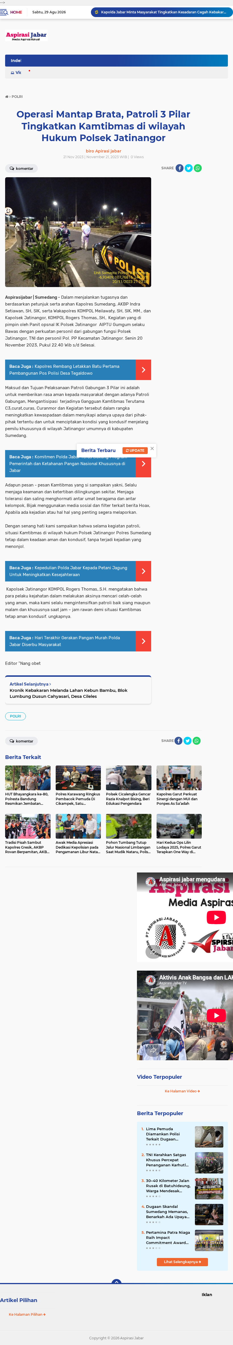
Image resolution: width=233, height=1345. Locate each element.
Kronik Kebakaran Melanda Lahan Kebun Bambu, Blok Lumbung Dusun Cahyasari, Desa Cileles (69, 693)
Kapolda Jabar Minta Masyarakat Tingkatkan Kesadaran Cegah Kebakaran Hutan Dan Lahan (164, 12)
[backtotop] (116, 1284)
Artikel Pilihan (18, 1300)
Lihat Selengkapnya (181, 1262)
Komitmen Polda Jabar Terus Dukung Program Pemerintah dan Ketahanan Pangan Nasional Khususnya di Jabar (68, 463)
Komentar (24, 741)
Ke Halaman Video (181, 1091)
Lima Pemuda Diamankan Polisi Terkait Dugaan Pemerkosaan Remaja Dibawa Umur (167, 1134)
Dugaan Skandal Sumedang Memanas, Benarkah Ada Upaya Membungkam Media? (167, 1212)
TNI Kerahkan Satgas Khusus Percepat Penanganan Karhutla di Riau (167, 1160)
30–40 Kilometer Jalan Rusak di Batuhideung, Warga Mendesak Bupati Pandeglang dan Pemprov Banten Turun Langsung (168, 1186)
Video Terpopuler (159, 1077)
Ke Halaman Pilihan (26, 1314)
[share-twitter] (189, 168)
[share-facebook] (180, 168)
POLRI (15, 716)
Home (16, 12)
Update (136, 450)
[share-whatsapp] (198, 168)
